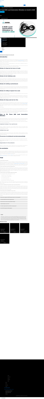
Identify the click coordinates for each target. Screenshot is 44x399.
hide (5, 38)
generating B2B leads (21, 60)
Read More (5, 242)
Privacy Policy (26, 395)
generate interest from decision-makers (19, 163)
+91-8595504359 (7, 387)
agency (9, 153)
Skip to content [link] (2, 0)
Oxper (0, 1)
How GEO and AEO (3, 239)
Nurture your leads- (24, 103)
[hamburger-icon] (25, 5)
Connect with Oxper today (3, 155)
